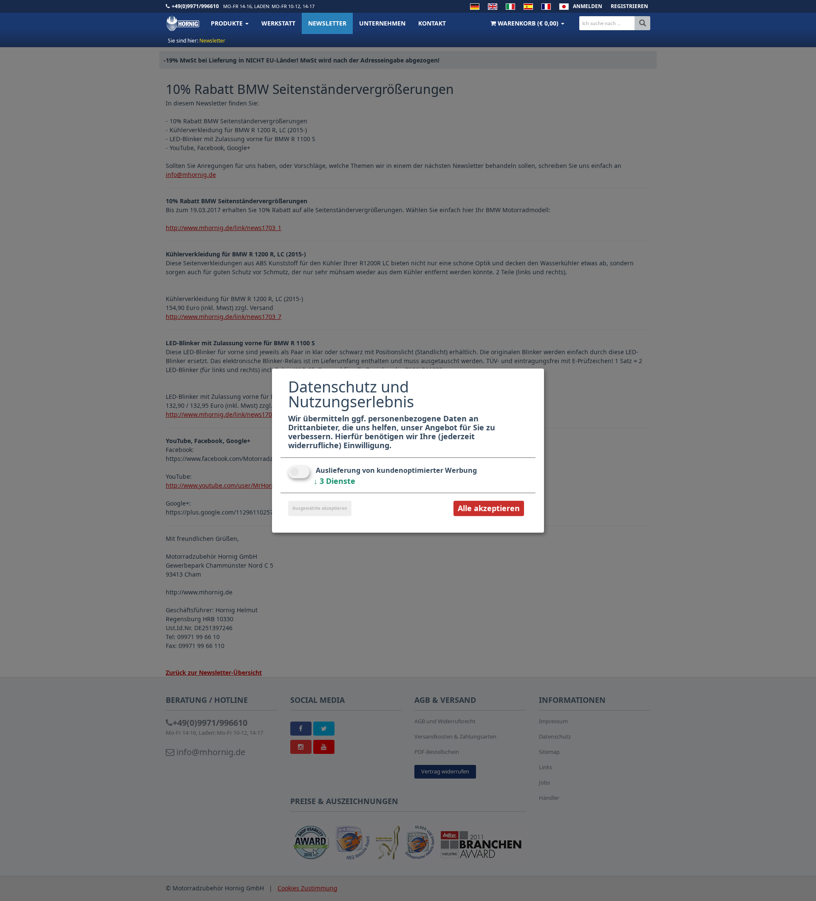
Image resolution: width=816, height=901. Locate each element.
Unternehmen (382, 23)
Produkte (227, 23)
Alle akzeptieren (489, 508)
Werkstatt (278, 23)
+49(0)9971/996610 (195, 6)
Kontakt (432, 23)
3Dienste (334, 481)
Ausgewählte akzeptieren (319, 508)
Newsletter (327, 23)
